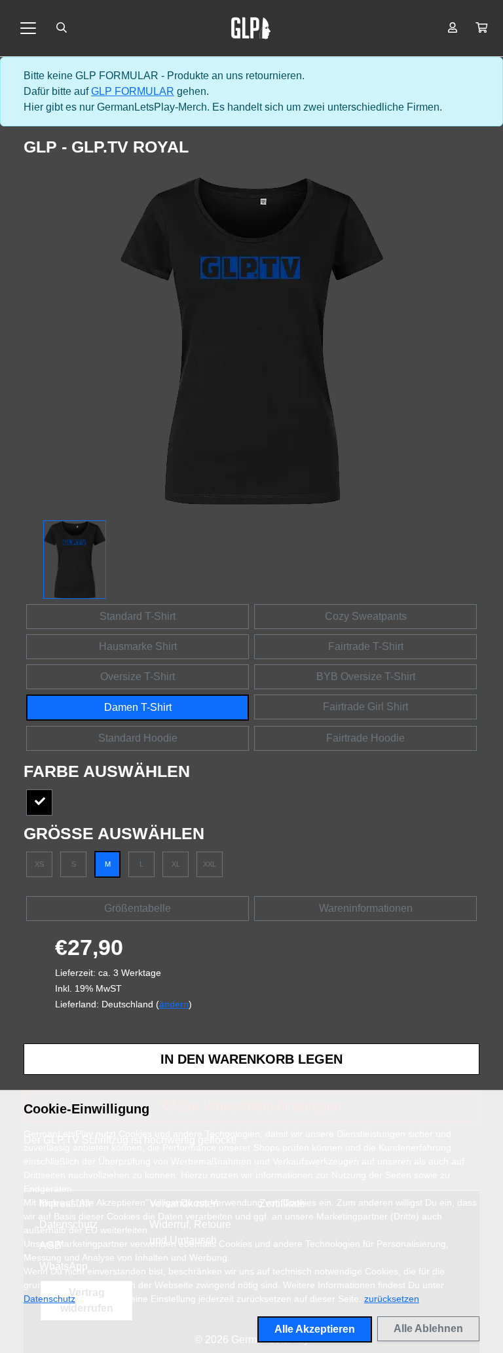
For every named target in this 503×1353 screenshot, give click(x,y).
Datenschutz (49, 1298)
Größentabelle (137, 908)
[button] (481, 28)
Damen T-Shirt (138, 707)
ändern (174, 1004)
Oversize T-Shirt (137, 676)
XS (39, 864)
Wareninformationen (366, 908)
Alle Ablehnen (428, 1328)
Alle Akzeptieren (314, 1329)
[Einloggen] (452, 28)
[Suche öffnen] (61, 28)
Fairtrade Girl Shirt (365, 706)
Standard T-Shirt (138, 616)
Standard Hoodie (137, 738)
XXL (209, 864)
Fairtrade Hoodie (365, 738)
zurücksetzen (391, 1298)
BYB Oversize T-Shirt (365, 676)
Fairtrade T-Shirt (365, 646)
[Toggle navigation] (28, 28)
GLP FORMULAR (132, 91)
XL (176, 864)
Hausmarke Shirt (138, 646)
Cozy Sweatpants (366, 616)
